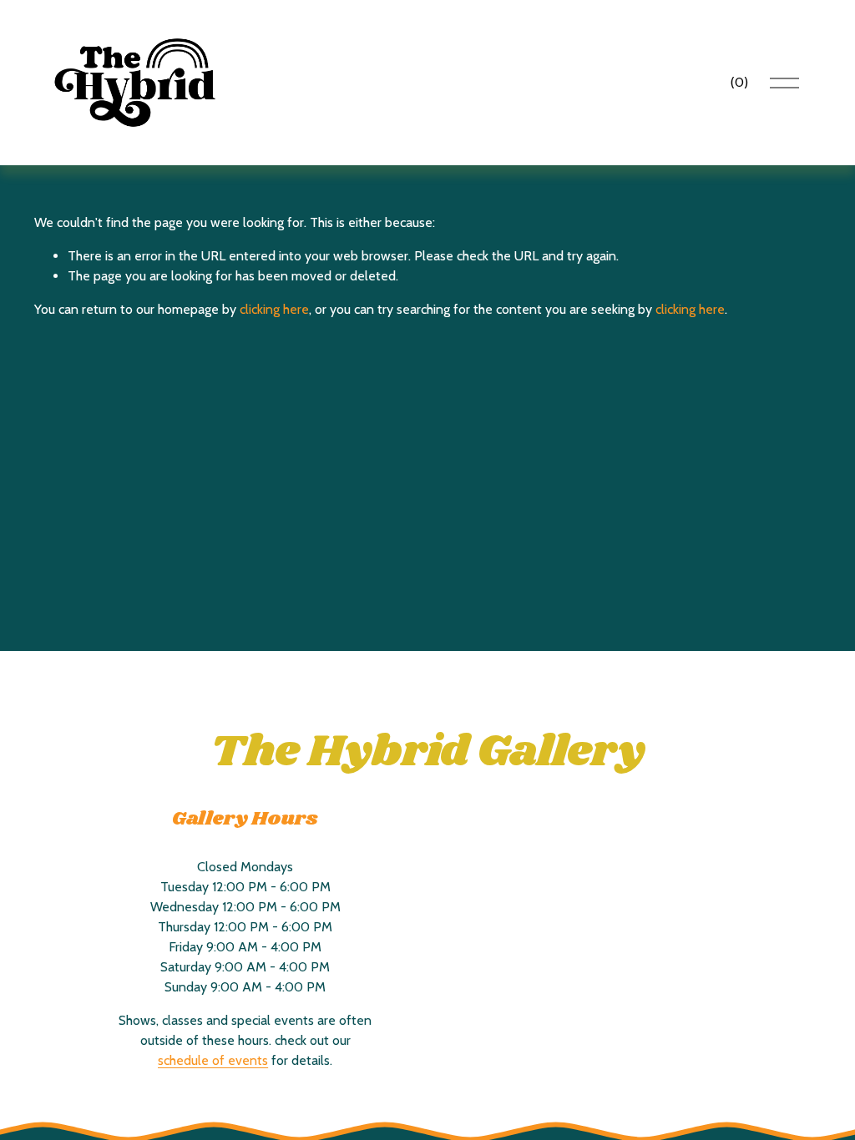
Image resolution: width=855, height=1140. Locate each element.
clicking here (274, 309)
